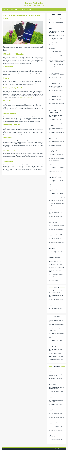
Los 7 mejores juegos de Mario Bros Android (56, 337)
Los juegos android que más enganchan (55, 239)
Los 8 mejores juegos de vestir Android (55, 427)
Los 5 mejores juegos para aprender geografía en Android (56, 388)
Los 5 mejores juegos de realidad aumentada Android (56, 137)
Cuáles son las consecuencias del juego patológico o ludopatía (56, 65)
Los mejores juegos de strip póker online (56, 243)
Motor (17, 9)
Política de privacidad (61, 448)
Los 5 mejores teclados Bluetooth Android (56, 155)
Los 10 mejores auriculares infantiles (56, 333)
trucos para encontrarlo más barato (27, 97)
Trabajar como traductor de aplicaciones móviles (54, 279)
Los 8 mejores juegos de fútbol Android (55, 217)
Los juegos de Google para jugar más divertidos (56, 435)
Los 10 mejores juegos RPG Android (56, 107)
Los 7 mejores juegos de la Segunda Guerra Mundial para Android (56, 177)
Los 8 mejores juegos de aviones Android (56, 304)
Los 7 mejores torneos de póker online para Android (55, 345)
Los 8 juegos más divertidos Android (57, 197)
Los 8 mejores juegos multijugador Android (56, 234)
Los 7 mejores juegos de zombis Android (56, 185)
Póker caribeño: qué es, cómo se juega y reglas (56, 247)
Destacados (10, 9)
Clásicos (23, 9)
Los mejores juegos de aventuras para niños (56, 440)
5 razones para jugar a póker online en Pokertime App (56, 32)
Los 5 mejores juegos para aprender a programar (56, 142)
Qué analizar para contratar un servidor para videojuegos (55, 256)
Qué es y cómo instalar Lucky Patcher (55, 271)
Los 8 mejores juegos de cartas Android (55, 350)
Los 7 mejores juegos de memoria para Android (56, 181)
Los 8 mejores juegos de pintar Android (55, 422)
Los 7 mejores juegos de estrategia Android (56, 168)
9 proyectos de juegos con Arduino (56, 35)
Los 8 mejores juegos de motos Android (55, 309)
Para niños (29, 9)
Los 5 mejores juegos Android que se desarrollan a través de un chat (56, 133)
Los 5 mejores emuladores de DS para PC (56, 129)
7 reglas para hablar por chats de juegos (56, 321)
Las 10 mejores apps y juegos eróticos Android (55, 78)
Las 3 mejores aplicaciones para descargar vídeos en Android (55, 82)
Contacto (54, 448)
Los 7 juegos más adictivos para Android (55, 163)
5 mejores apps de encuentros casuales (55, 27)
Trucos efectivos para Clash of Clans (56, 359)
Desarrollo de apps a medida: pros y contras (56, 69)
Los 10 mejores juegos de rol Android (55, 100)
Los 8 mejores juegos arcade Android (55, 208)
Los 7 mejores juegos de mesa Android (55, 341)
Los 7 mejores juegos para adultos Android (56, 194)
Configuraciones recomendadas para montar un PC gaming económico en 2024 (57, 61)
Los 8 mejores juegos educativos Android (56, 431)
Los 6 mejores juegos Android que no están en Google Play (56, 159)
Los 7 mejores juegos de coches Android (56, 296)
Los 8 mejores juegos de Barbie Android (55, 414)
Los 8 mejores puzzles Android (55, 353)
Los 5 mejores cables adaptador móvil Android (55, 124)
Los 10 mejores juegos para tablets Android (56, 104)
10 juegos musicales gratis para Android (55, 370)
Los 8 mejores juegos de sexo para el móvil (56, 226)
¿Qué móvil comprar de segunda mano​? (56, 19)
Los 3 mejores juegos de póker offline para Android (55, 116)
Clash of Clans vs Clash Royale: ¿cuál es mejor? (57, 43)
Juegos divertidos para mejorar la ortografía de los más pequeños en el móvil (56, 379)
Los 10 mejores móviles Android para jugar (55, 111)
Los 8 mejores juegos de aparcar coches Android (56, 300)
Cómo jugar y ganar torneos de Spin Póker (56, 325)
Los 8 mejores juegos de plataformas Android (54, 221)
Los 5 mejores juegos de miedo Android (55, 120)
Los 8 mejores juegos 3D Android (56, 200)
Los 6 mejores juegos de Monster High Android (56, 392)
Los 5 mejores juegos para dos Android (55, 146)
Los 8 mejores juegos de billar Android (55, 213)
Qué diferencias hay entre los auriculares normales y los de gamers (55, 261)
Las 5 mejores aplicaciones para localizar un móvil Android (55, 87)
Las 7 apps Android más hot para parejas (56, 91)
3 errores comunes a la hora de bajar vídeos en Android (56, 23)
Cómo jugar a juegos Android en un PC (56, 52)
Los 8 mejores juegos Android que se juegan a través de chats (56, 204)
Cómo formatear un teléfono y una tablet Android (56, 48)
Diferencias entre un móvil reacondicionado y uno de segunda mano (56, 74)
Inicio (4, 9)
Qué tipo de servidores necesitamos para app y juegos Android (56, 275)
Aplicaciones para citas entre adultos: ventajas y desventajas (57, 39)
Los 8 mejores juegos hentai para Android (56, 230)
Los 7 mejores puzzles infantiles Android (55, 409)
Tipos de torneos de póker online (56, 356)
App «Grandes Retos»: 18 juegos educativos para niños (56, 375)
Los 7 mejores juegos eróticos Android (55, 190)
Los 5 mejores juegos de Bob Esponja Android (55, 383)
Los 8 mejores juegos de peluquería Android (56, 418)
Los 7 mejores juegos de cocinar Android (56, 396)
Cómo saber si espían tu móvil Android (55, 56)
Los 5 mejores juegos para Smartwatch (54, 150)
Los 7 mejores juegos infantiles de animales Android (56, 401)
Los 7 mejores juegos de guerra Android (55, 172)
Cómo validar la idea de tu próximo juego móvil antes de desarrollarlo (56, 291)
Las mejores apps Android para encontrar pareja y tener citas (55, 95)
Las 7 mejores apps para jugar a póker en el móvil (55, 329)
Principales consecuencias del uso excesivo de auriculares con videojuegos (56, 252)
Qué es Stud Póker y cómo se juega (56, 267)
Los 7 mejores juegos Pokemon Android (55, 405)
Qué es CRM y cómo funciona (55, 264)
